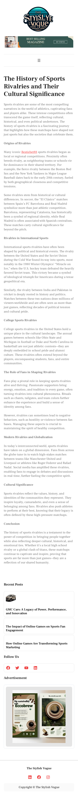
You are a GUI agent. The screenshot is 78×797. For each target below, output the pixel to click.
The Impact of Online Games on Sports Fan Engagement (35, 628)
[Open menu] (39, 60)
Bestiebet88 (29, 152)
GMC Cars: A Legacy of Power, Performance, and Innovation (36, 611)
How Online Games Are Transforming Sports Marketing (36, 645)
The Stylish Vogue (39, 768)
